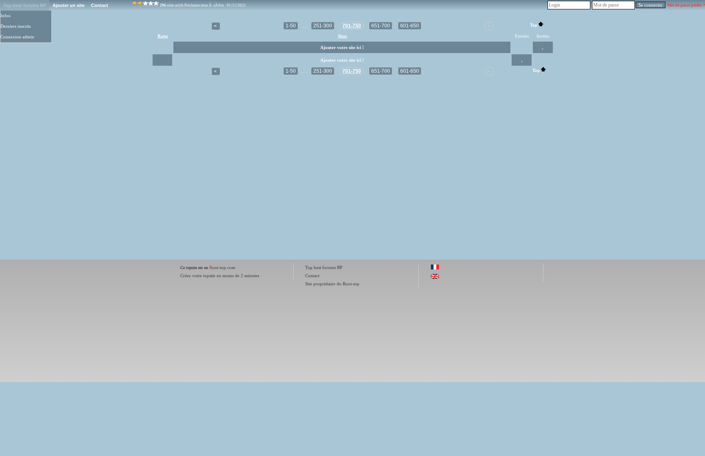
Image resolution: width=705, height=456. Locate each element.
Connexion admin (17, 37)
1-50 (291, 26)
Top (534, 25)
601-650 (409, 26)
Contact (99, 5)
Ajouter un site (68, 5)
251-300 (322, 26)
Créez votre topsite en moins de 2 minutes (219, 275)
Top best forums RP (24, 5)
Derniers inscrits (15, 26)
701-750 (351, 26)
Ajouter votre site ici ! (342, 47)
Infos (5, 15)
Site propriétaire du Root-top (332, 283)
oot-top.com (222, 267)
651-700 (380, 26)
